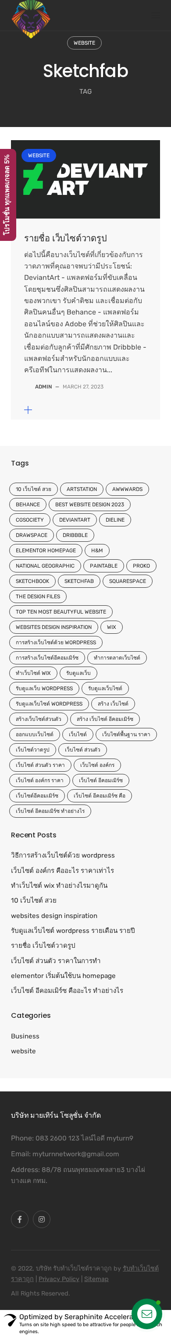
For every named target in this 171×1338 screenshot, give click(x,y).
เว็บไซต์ (78, 734)
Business (25, 1036)
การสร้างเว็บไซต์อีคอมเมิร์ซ (47, 658)
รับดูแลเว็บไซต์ (105, 688)
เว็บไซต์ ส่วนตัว (82, 750)
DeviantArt (74, 520)
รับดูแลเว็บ (78, 673)
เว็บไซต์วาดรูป (33, 750)
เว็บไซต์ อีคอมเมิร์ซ (101, 780)
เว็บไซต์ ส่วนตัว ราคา (40, 765)
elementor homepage (46, 550)
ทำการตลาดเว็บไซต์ (117, 658)
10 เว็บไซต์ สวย (33, 489)
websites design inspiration (54, 627)
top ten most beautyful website (61, 612)
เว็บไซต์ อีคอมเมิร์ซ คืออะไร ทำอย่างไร (67, 991)
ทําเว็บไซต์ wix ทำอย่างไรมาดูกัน (59, 886)
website (84, 43)
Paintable (104, 566)
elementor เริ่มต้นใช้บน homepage (63, 976)
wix (111, 627)
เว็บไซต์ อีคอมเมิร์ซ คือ (99, 796)
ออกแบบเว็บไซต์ (34, 734)
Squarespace (127, 581)
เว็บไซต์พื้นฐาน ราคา (126, 734)
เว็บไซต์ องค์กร (97, 765)
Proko (141, 566)
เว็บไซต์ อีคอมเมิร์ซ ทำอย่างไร (50, 811)
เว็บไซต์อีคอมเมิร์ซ (37, 796)
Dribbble (75, 535)
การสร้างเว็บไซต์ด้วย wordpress (56, 642)
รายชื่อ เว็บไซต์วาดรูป (65, 238)
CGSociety (30, 520)
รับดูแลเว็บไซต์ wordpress (49, 704)
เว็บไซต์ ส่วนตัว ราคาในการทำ (56, 961)
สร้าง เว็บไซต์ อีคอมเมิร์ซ (105, 719)
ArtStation (82, 489)
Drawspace (31, 535)
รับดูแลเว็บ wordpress (44, 688)
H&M (97, 550)
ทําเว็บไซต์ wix (33, 673)
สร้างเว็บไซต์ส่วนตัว (38, 719)
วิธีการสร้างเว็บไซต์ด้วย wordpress (63, 855)
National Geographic (45, 566)
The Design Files (38, 596)
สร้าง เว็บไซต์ (113, 704)
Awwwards (127, 489)
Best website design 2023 (89, 504)
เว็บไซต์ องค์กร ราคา (40, 780)
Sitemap (96, 1279)
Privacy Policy (59, 1279)
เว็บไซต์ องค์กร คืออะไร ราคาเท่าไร (62, 871)
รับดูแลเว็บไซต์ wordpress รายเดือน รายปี (73, 931)
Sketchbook (32, 581)
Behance (28, 504)
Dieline (115, 520)
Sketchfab (79, 581)
